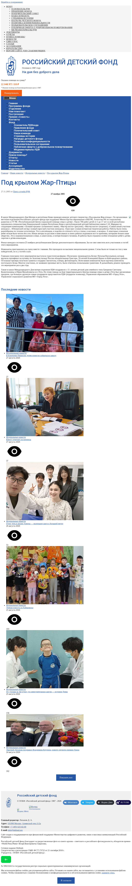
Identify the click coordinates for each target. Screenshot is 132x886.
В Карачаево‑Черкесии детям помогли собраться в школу (31, 355)
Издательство (14, 48)
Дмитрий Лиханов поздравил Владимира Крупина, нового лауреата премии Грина (42, 750)
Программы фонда (19, 106)
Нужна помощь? (15, 37)
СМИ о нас (12, 41)
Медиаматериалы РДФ (24, 30)
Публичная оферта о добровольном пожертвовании (41, 27)
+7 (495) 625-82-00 (18, 827)
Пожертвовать (11, 93)
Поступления (16, 114)
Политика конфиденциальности (30, 23)
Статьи (10, 44)
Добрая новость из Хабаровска (19, 608)
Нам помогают (17, 111)
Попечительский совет (25, 13)
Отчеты (10, 34)
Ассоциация (13, 46)
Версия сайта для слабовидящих (25, 51)
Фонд (9, 6)
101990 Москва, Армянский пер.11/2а (24, 823)
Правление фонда (21, 11)
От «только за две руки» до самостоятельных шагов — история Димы (37, 692)
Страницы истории (22, 18)
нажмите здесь (108, 873)
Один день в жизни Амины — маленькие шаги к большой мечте (34, 524)
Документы (13, 32)
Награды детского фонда (26, 20)
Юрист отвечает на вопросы (18, 439)
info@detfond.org (15, 830)
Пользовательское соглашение (29, 25)
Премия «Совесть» (19, 116)
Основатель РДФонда (26, 125)
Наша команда (20, 16)
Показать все (66, 777)
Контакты (14, 119)
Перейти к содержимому (12, 2)
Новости (11, 39)
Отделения (15, 108)
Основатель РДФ (20, 9)
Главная (13, 103)
